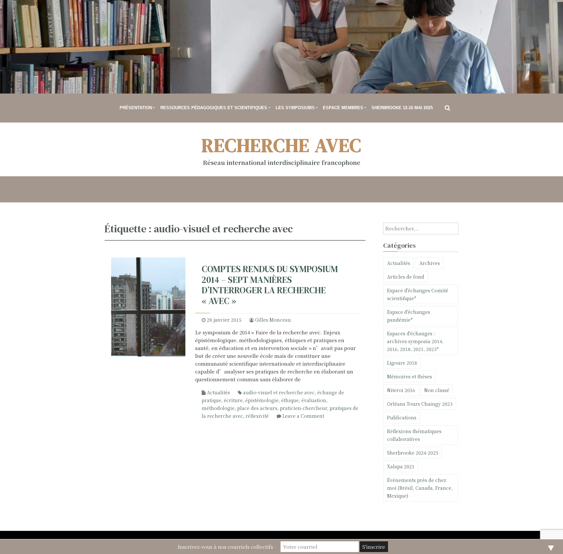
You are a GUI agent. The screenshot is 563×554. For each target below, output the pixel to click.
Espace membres (343, 107)
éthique (290, 400)
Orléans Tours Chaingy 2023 (420, 404)
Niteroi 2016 (401, 390)
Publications (401, 417)
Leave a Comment (303, 416)
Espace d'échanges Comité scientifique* (417, 294)
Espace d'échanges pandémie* (408, 316)
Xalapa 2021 (400, 466)
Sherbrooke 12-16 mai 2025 (402, 107)
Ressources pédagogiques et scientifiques (213, 107)
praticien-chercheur (303, 408)
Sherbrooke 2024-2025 (412, 452)
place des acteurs (257, 408)
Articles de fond (405, 276)
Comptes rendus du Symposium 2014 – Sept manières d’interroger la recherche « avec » (270, 285)
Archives (429, 263)
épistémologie (262, 400)
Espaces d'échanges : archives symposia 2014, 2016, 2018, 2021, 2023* (415, 341)
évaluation (313, 400)
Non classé (436, 390)
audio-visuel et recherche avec (279, 392)
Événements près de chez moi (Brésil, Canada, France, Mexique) (420, 488)
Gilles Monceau (273, 319)
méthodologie (218, 408)
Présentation (136, 107)
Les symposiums (295, 107)
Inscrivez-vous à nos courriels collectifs (225, 546)
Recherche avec (282, 145)
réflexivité (257, 416)
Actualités (218, 392)
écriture (233, 400)
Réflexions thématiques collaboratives (414, 435)
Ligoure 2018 (402, 362)
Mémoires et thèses (409, 376)
